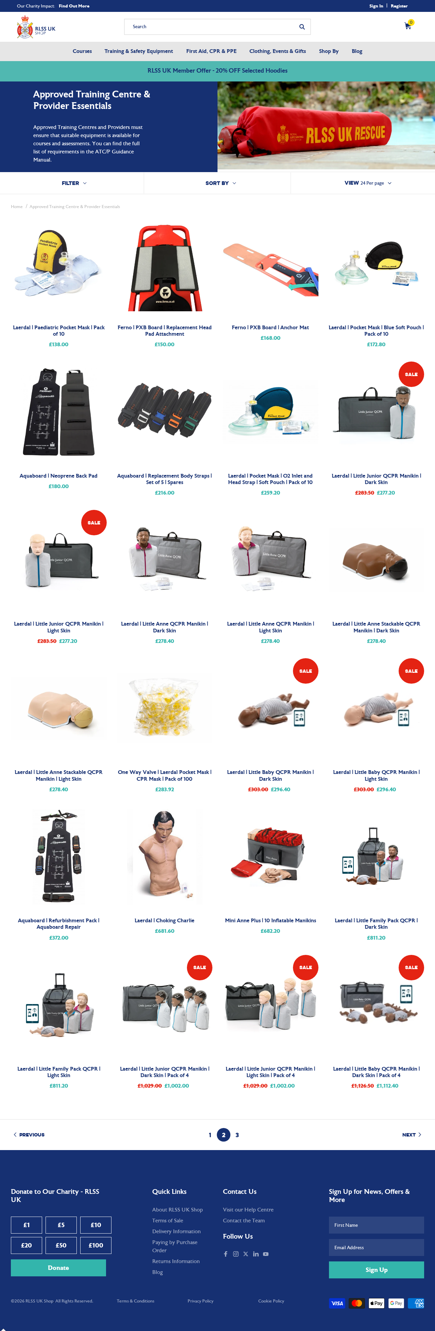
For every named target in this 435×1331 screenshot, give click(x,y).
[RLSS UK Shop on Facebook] (226, 1255)
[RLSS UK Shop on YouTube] (266, 1255)
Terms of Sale (167, 1221)
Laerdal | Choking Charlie (164, 921)
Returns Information (176, 1261)
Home (17, 206)
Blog (357, 51)
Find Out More (74, 5)
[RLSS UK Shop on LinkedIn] (256, 1255)
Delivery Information (176, 1231)
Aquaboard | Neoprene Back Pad (59, 476)
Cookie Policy (271, 1301)
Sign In (376, 5)
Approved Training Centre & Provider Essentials (75, 206)
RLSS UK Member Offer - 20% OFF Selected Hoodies (217, 71)
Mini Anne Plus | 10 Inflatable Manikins (270, 921)
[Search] (302, 26)
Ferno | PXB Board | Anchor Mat (270, 328)
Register (399, 5)
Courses (82, 51)
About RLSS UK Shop (177, 1210)
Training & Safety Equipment (139, 51)
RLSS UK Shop (39, 1301)
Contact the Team (244, 1221)
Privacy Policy (200, 1301)
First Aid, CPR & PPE (211, 51)
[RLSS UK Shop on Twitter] (246, 1255)
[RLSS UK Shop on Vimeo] (274, 1255)
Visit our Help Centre (248, 1210)
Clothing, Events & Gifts (277, 51)
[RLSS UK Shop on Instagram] (236, 1255)
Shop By (329, 51)
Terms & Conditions (135, 1301)
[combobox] (217, 26)
